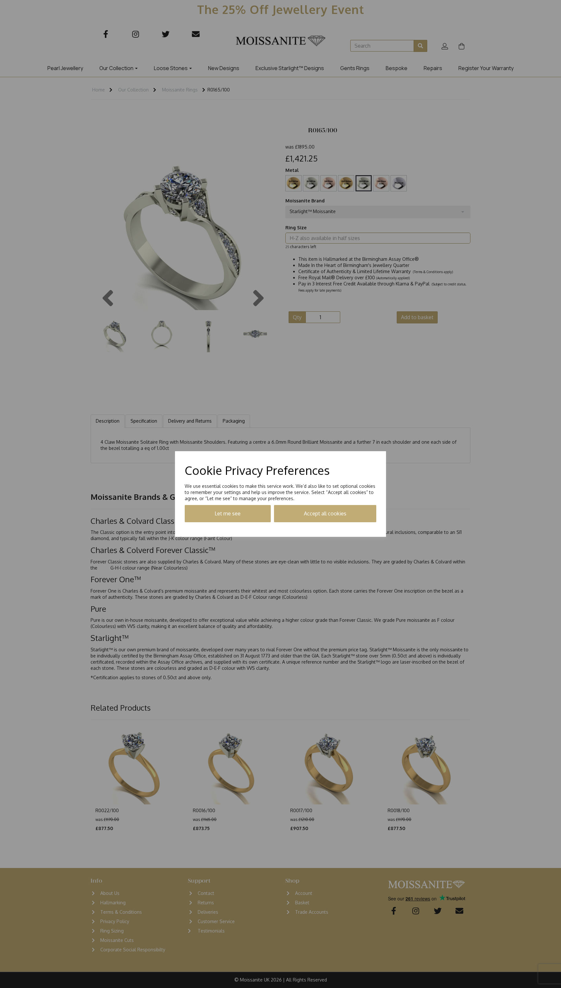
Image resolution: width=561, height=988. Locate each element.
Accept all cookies (325, 513)
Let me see (228, 513)
